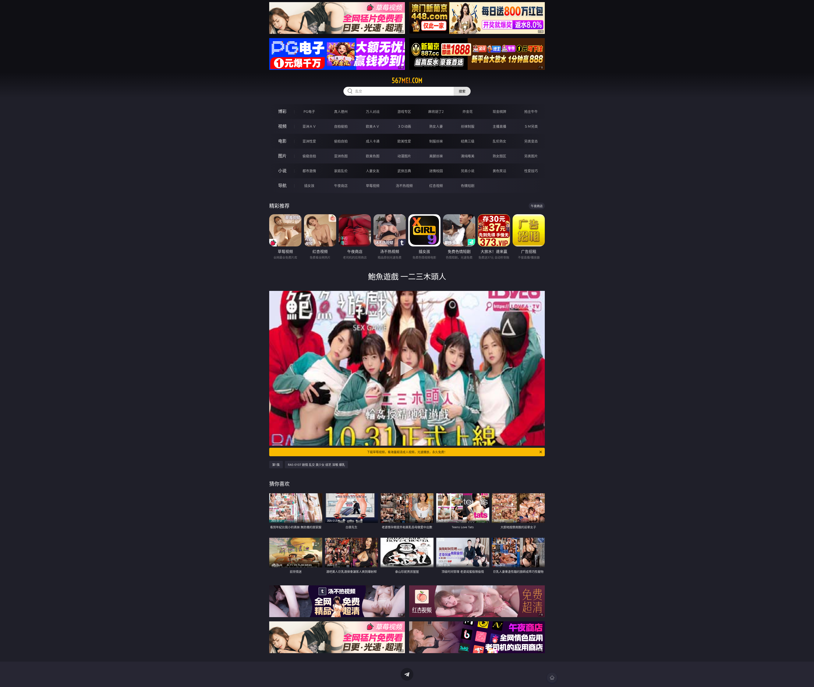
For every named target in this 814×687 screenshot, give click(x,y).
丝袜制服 (467, 126)
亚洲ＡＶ (309, 126)
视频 (282, 126)
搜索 (462, 91)
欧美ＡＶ (372, 126)
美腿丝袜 (436, 156)
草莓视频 (372, 185)
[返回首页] (552, 678)
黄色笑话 (499, 171)
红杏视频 (436, 185)
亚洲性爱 (309, 141)
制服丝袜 (436, 141)
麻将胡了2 (436, 111)
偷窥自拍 (309, 156)
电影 (282, 141)
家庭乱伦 (341, 171)
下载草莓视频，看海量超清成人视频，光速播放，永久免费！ (407, 452)
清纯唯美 (467, 156)
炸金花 (468, 111)
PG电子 (309, 111)
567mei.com (407, 80)
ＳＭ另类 (531, 126)
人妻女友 (372, 171)
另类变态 (531, 141)
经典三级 (467, 141)
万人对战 (372, 111)
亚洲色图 (341, 156)
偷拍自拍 (341, 141)
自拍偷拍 (341, 126)
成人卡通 (372, 141)
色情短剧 (467, 185)
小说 (282, 171)
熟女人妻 (436, 126)
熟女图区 (499, 156)
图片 (282, 156)
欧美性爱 (404, 141)
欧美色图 (372, 156)
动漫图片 (404, 156)
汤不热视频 (404, 185)
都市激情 (309, 171)
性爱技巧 (531, 171)
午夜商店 (341, 185)
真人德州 (341, 111)
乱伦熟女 (499, 141)
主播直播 (499, 126)
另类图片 (531, 156)
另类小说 (467, 171)
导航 (282, 185)
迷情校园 (436, 171)
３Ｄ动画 (404, 126)
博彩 (282, 111)
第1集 (276, 465)
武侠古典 (404, 171)
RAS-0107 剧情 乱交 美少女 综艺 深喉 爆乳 (316, 465)
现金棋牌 (499, 111)
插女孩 (309, 185)
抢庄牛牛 (531, 111)
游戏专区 (404, 111)
